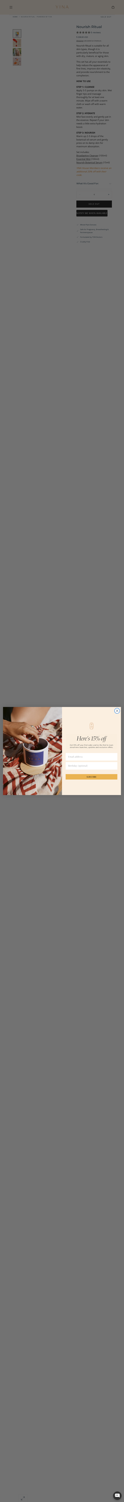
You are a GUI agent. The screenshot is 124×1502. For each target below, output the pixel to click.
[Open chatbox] (117, 1495)
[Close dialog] (117, 710)
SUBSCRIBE (91, 776)
